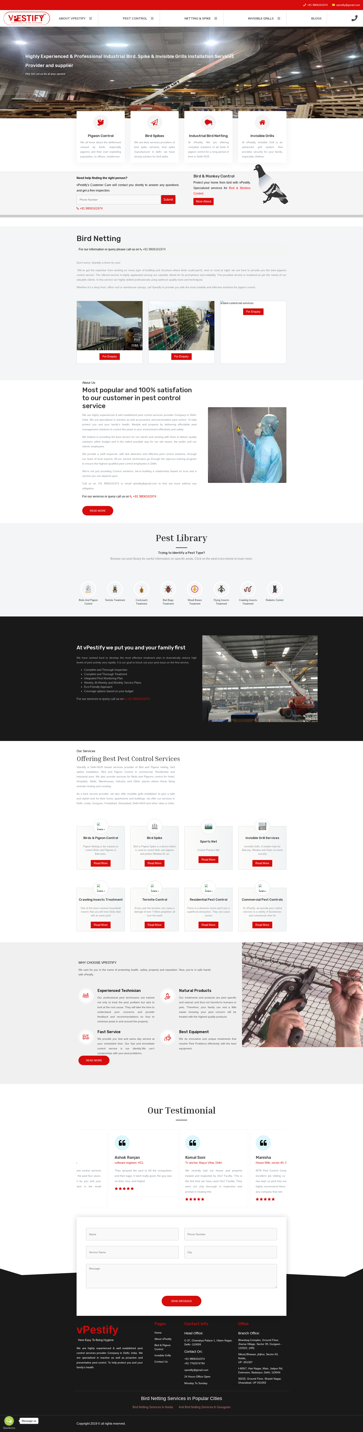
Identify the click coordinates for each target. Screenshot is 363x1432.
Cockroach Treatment (141, 602)
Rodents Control (274, 600)
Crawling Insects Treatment (248, 602)
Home (158, 1332)
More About (203, 201)
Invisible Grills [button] (261, 18)
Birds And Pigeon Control (88, 602)
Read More (98, 510)
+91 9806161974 (317, 4)
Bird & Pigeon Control (162, 1347)
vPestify (97, 1330)
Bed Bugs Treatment (168, 602)
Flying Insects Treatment (221, 602)
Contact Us (161, 1361)
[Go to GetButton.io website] (9, 1428)
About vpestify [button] (72, 18)
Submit (168, 199)
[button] (354, 18)
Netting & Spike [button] (198, 18)
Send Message (181, 1301)
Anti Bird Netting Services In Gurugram (204, 1407)
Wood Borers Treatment (195, 602)
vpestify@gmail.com (348, 4)
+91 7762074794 (194, 1363)
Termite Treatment (115, 600)
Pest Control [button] (135, 18)
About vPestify (162, 1338)
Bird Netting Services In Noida (153, 1407)
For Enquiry (109, 356)
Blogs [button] (316, 18)
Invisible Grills (162, 1355)
